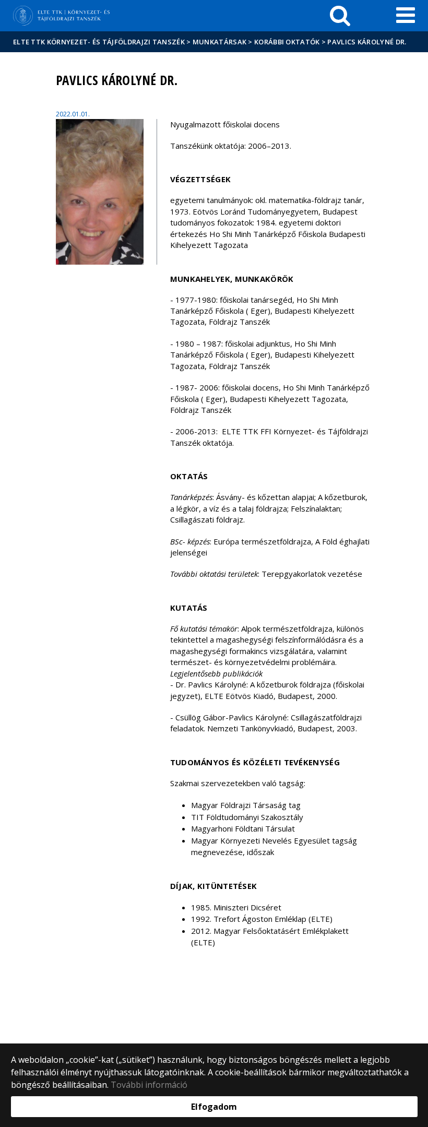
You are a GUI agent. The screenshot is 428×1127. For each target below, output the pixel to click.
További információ (149, 1084)
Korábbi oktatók (287, 41)
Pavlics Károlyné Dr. (366, 41)
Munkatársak (219, 41)
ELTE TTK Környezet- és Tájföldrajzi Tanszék (99, 41)
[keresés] (340, 15)
